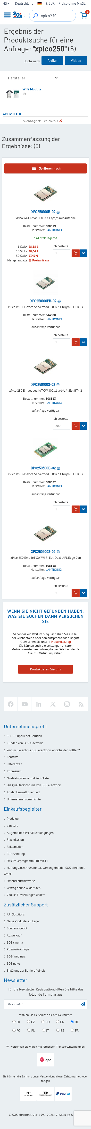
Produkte (13, 819)
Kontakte (12, 757)
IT (47, 1030)
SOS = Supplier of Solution (24, 736)
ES (61, 1030)
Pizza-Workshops (18, 949)
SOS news (13, 963)
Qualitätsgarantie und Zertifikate (28, 778)
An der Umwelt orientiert (23, 792)
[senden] (83, 1003)
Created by (63, 1115)
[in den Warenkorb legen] (76, 253)
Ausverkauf (14, 935)
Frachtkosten (15, 840)
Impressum (14, 771)
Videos (76, 60)
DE (76, 1022)
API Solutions (16, 914)
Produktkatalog (61, 642)
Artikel (52, 60)
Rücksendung (16, 854)
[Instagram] (67, 704)
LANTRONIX (54, 230)
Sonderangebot (17, 928)
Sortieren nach (50, 168)
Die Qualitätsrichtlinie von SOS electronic (34, 785)
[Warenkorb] (83, 15)
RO (18, 1030)
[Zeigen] (83, 253)
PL (32, 1030)
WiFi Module (32, 89)
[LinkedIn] (39, 704)
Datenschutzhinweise (21, 881)
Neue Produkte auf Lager (23, 921)
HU (47, 1022)
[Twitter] (53, 704)
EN (61, 1022)
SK (18, 1022)
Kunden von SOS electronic (25, 743)
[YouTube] (25, 704)
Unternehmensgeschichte (24, 799)
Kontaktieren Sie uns (45, 669)
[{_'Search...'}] (35, 16)
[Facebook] (10, 704)
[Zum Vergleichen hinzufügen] (58, 212)
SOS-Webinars (16, 956)
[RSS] (81, 704)
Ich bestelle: (61, 246)
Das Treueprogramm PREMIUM (27, 861)
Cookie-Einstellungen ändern (26, 895)
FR (76, 1030)
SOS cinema (15, 942)
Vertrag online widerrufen (24, 888)
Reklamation (15, 847)
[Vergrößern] (56, 77)
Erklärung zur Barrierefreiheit (26, 970)
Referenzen (14, 764)
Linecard (12, 826)
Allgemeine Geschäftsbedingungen (30, 833)
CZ (32, 1022)
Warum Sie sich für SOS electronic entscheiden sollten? (43, 750)
